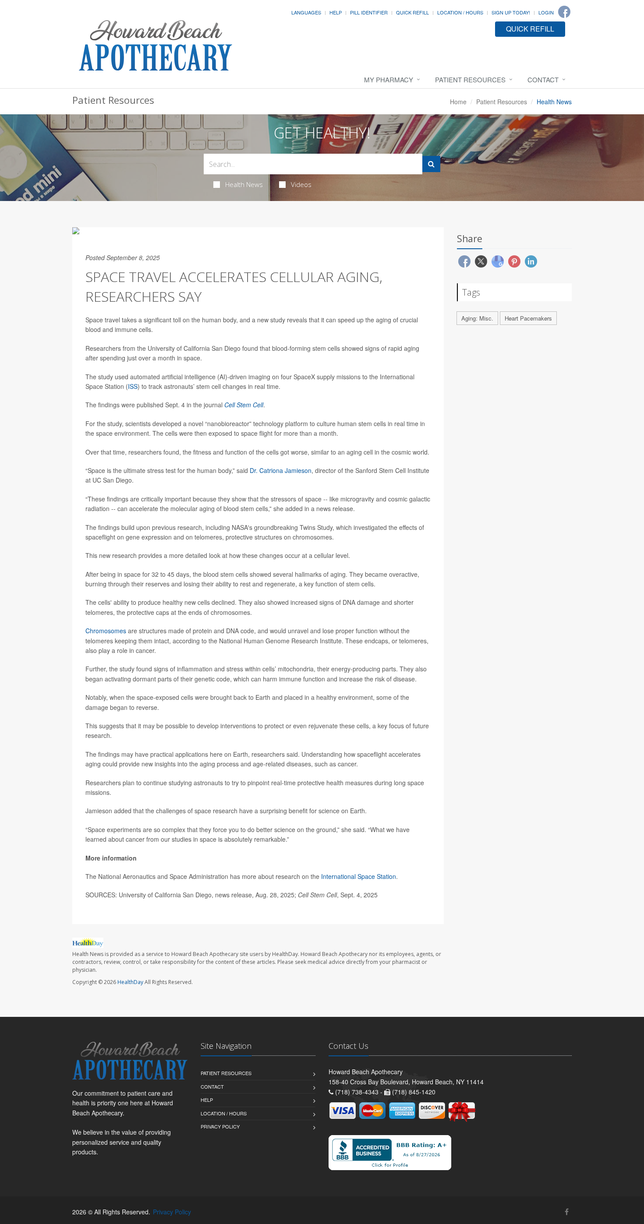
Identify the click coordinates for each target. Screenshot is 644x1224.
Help (335, 12)
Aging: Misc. (477, 318)
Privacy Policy (220, 1126)
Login (546, 12)
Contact (543, 79)
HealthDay (130, 982)
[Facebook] (564, 12)
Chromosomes (105, 630)
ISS (133, 386)
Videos (301, 184)
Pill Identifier (369, 12)
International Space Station (358, 876)
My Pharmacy (388, 79)
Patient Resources (470, 79)
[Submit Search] (431, 164)
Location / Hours (460, 12)
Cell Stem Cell (243, 404)
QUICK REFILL (530, 29)
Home (458, 101)
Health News (244, 184)
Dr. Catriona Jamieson (280, 470)
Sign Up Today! (511, 12)
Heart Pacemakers (528, 318)
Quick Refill (412, 12)
